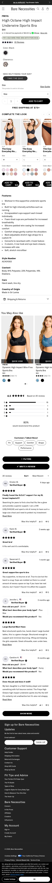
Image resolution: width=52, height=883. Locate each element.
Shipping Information (12, 756)
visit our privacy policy (17, 874)
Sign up (40, 742)
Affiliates (8, 813)
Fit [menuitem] (9, 443)
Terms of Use (35, 860)
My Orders (8, 836)
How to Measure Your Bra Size (15, 793)
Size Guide (45, 86)
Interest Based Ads (22, 860)
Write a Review (31, 467)
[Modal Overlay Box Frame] (22, 77)
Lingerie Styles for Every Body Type (17, 790)
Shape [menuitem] (41, 443)
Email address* (10, 737)
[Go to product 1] (25, 383)
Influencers (9, 820)
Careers (7, 806)
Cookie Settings (9, 879)
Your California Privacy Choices (33, 856)
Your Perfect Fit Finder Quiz (14, 779)
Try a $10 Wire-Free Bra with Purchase (20, 38)
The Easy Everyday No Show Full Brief (30, 150)
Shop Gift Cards (10, 766)
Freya (5, 16)
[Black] (5, 54)
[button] (2, 9)
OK (34, 879)
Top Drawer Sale (26, 2)
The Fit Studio (9, 783)
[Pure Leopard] (5, 66)
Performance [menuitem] (26, 448)
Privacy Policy (10, 860)
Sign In (7, 829)
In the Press (9, 810)
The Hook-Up (9, 796)
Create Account (10, 833)
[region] (26, 872)
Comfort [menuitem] (30, 443)
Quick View (17, 361)
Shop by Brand (10, 770)
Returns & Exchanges (12, 759)
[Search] (38, 8)
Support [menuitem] (18, 443)
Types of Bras (9, 786)
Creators (8, 816)
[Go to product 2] (26, 383)
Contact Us (8, 763)
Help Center (9, 752)
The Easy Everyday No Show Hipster (9, 150)
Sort (26, 476)
